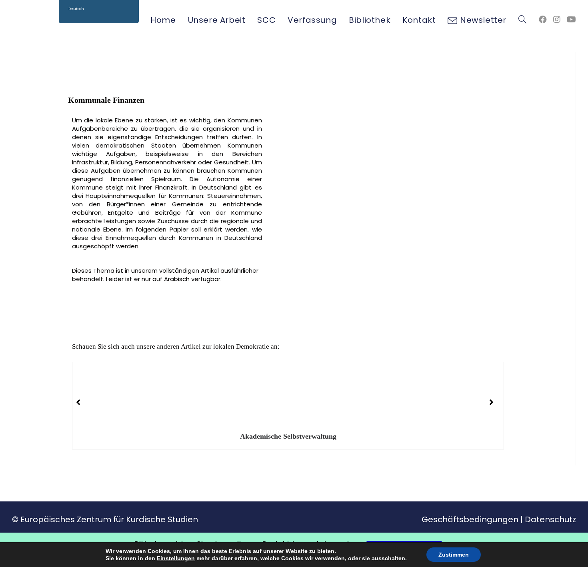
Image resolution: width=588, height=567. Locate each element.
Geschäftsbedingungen (470, 519)
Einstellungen (176, 558)
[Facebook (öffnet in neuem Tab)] (543, 20)
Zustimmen (453, 554)
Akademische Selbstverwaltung (288, 436)
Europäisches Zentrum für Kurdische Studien (109, 519)
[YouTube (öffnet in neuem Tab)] (571, 20)
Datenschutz (550, 519)
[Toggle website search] (522, 20)
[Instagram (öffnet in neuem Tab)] (557, 20)
